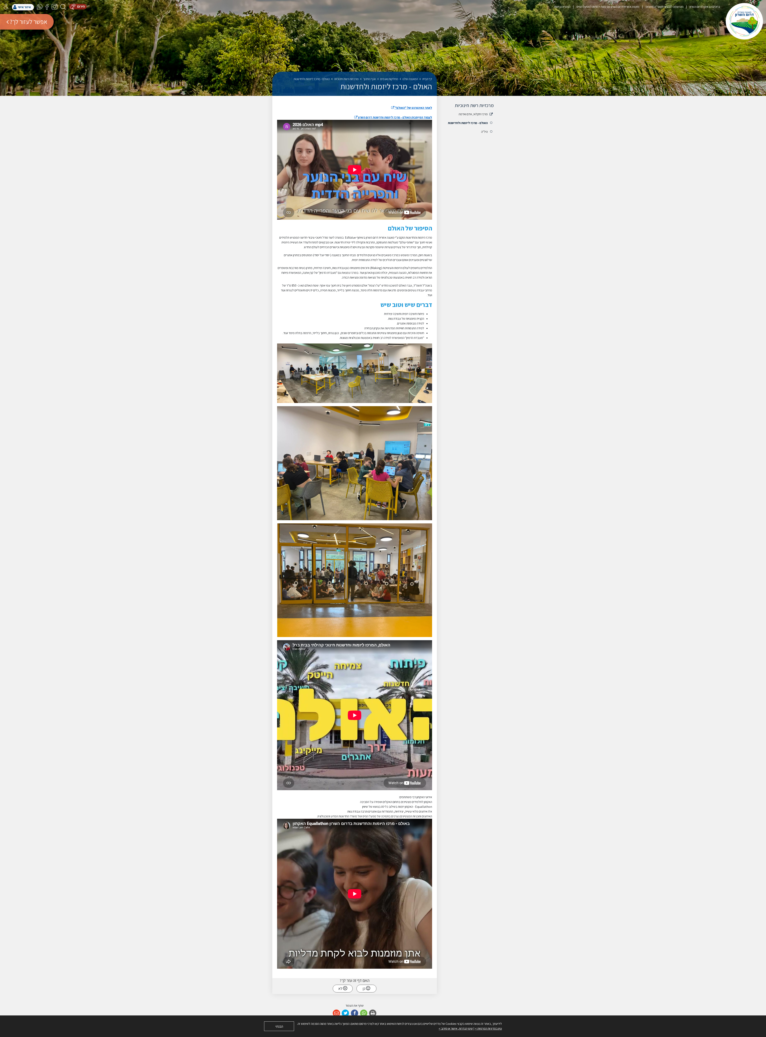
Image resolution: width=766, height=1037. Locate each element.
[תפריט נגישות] (6, 6)
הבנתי (279, 1026)
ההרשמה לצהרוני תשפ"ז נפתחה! (664, 7)
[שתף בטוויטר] (345, 1013)
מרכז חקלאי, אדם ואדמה (473, 114)
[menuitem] (701, 7)
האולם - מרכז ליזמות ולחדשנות (468, 123)
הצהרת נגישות (562, 7)
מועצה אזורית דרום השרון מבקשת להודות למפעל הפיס (607, 7)
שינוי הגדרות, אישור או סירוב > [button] (456, 1028)
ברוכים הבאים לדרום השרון (704, 7)
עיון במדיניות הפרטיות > (488, 1028)
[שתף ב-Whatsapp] (363, 1013)
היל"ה (484, 132)
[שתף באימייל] (336, 1013)
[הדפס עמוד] (372, 1013)
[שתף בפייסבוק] (354, 1013)
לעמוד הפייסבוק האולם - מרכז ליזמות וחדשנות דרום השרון (393, 117)
